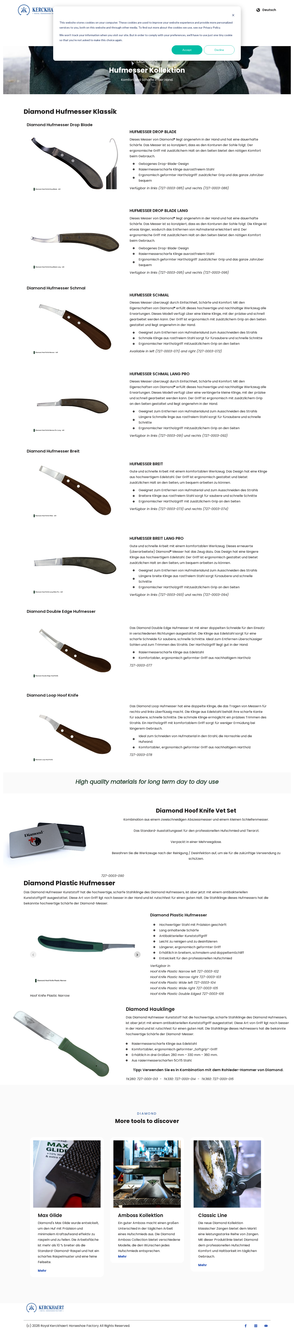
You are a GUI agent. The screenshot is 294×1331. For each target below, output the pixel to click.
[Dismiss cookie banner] (233, 15)
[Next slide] (137, 954)
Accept (187, 49)
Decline (219, 49)
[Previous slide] (33, 954)
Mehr (42, 1270)
